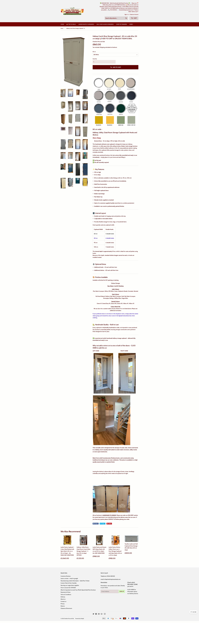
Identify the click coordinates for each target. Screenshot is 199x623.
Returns (63, 606)
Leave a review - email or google (69, 578)
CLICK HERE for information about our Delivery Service (132, 591)
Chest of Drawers (121, 24)
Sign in (126, 14)
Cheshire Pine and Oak (69, 618)
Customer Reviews (66, 576)
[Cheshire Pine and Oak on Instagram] (105, 614)
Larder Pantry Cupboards (86, 24)
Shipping (102, 47)
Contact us (63, 601)
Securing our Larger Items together (70, 585)
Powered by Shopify (79, 618)
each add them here (111, 267)
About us (63, 599)
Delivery (63, 597)
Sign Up (122, 591)
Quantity (95, 58)
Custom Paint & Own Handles (69, 583)
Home (62, 24)
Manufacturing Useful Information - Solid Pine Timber (75, 581)
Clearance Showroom (66, 608)
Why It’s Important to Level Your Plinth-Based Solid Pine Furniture (78, 590)
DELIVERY (131, 515)
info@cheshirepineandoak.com (112, 579)
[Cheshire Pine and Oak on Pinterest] (99, 614)
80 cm (94, 51)
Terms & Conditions (66, 594)
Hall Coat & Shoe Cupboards (105, 24)
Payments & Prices (65, 592)
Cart (135, 18)
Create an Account (134, 14)
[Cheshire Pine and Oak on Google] (102, 614)
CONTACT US (112, 519)
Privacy (62, 603)
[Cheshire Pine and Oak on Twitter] (93, 614)
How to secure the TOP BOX (68, 587)
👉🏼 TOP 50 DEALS (71, 24)
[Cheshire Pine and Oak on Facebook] (96, 614)
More (131, 24)
